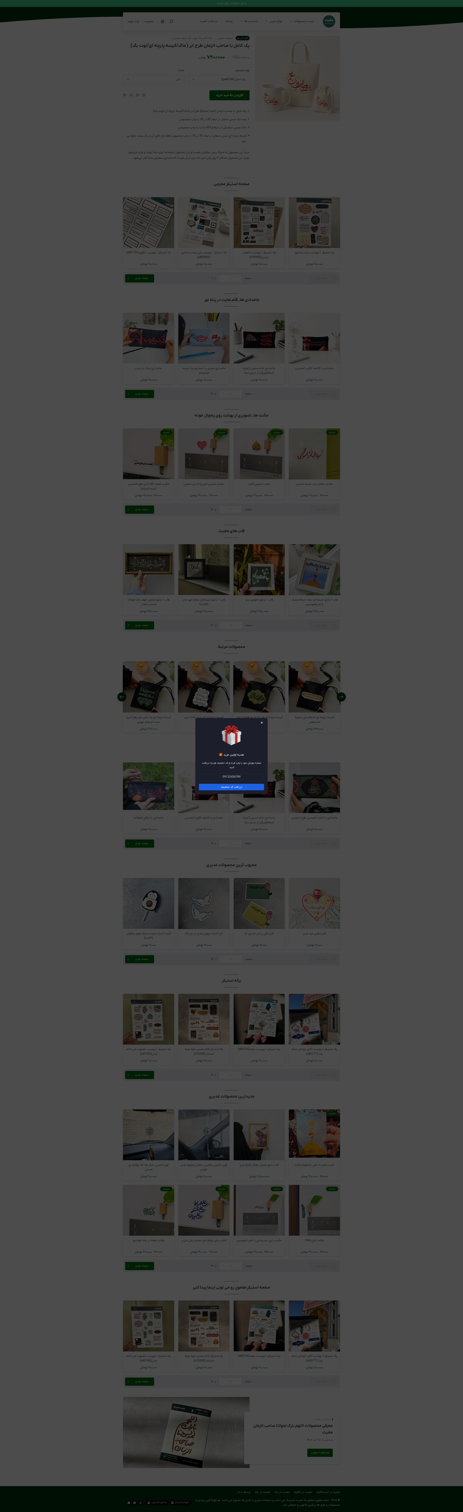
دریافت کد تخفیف (231, 787)
